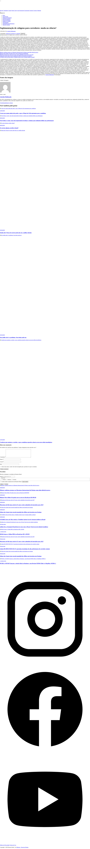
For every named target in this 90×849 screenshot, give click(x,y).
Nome (1, 459)
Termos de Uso (13, 845)
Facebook (13, 33)
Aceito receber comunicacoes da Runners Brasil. (11, 481)
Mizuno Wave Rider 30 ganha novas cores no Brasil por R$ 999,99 (14, 53)
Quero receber (25, 481)
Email (1, 476)
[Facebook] (45, 753)
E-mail (2, 461)
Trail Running (5, 22)
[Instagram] (45, 663)
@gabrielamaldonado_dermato (6, 102)
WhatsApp (8, 33)
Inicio (4, 15)
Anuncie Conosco (33, 10)
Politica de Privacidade (4, 845)
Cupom (9, 10)
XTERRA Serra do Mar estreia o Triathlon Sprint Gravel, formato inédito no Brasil (17, 57)
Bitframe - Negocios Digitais (22, 847)
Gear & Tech (5, 16)
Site (1, 464)
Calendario (5, 10)
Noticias (9, 479)
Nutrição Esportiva (6, 18)
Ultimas (2, 484)
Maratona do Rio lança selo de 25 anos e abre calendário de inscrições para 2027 (16, 54)
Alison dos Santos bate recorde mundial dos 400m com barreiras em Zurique (16, 55)
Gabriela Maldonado (11, 31)
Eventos (14, 479)
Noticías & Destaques (7, 17)
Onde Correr (14, 10)
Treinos (4, 479)
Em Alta (6, 484)
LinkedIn (18, 33)
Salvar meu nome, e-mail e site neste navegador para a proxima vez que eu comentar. (19, 466)
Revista (1, 10)
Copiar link (23, 33)
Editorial (39, 10)
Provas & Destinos (6, 20)
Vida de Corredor (6, 24)
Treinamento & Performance (8, 23)
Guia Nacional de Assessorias (23, 10)
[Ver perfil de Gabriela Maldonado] (5, 92)
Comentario (3, 457)
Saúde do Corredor (7, 21)
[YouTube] (45, 843)
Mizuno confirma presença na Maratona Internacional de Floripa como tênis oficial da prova (19, 52)
